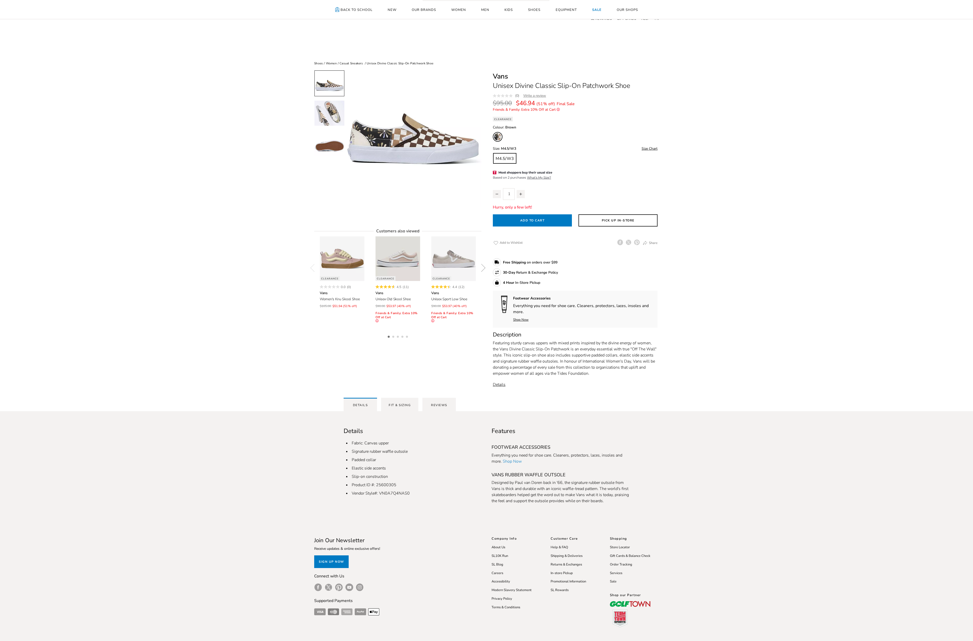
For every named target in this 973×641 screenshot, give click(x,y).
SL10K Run (500, 556)
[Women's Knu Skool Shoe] (342, 258)
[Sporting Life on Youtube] (349, 587)
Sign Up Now (331, 562)
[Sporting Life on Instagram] (360, 587)
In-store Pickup (562, 573)
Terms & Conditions (506, 607)
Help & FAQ (559, 547)
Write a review (534, 95)
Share (653, 242)
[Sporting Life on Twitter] (328, 587)
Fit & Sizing (400, 405)
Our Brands (424, 10)
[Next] (481, 268)
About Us (498, 547)
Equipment (566, 10)
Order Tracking (621, 564)
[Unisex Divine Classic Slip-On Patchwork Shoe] (413, 138)
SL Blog (497, 564)
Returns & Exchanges (566, 564)
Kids (508, 10)
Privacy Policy (502, 598)
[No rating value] (504, 95)
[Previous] (314, 268)
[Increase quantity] (521, 194)
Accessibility (501, 581)
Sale (597, 10)
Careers (497, 573)
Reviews (439, 405)
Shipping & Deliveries (567, 556)
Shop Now (521, 319)
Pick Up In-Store (618, 220)
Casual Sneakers (351, 63)
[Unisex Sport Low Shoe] (453, 258)
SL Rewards (560, 590)
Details (499, 384)
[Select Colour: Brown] (497, 137)
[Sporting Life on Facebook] (318, 587)
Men (485, 10)
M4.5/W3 (505, 158)
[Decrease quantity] (497, 194)
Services (616, 573)
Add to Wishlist (511, 242)
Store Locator (620, 547)
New (392, 10)
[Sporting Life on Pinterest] (339, 587)
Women (458, 10)
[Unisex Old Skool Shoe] (398, 258)
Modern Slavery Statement (512, 590)
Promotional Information (568, 581)
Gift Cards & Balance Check (630, 556)
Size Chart (650, 148)
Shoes (534, 10)
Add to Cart (532, 220)
